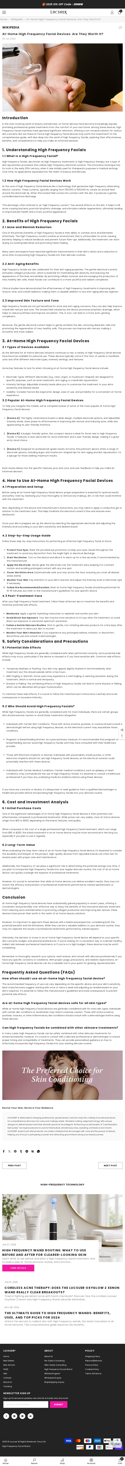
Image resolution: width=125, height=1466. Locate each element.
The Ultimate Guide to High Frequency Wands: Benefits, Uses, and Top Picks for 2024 (58, 1315)
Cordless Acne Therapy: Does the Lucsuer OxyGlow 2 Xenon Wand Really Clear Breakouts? (62, 1290)
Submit (58, 1404)
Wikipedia (17, 19)
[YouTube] (30, 1416)
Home (3, 19)
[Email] (32, 1151)
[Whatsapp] (38, 1151)
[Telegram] (26, 1151)
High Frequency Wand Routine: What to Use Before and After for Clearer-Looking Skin (44, 1252)
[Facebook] (3, 1151)
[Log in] (112, 12)
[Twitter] (9, 1151)
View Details (18, 1268)
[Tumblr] (21, 1151)
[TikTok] (22, 1416)
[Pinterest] (15, 1151)
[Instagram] (14, 1416)
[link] (34, 1461)
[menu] (4, 12)
